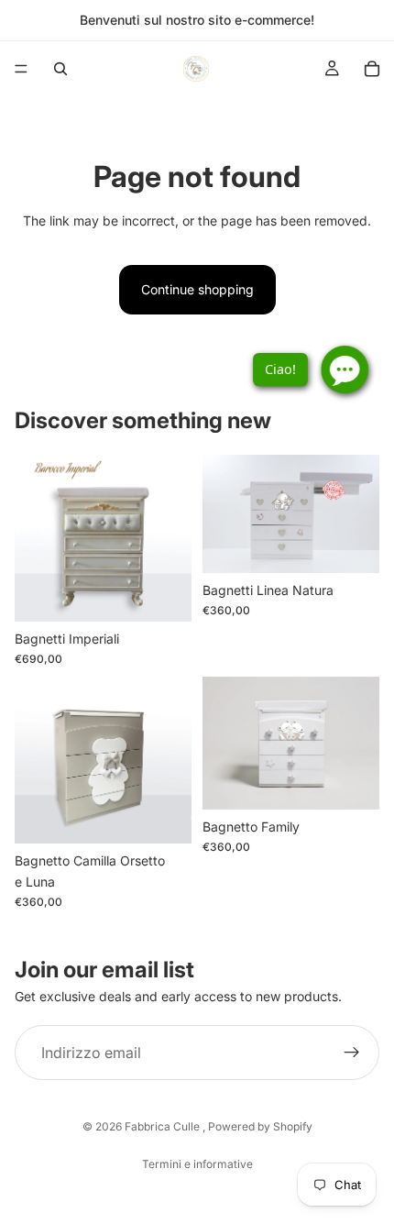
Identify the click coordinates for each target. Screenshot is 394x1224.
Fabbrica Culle (163, 1126)
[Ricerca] (60, 69)
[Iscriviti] (352, 1052)
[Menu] (21, 69)
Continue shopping (197, 289)
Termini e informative (197, 1164)
